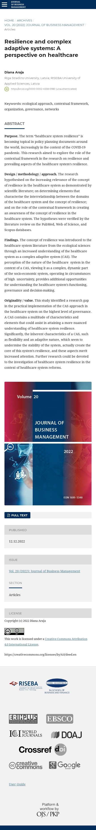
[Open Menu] (4, 4)
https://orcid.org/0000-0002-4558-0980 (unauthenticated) (44, 89)
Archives (24, 20)
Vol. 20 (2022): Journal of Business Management (44, 25)
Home (9, 20)
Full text (18, 515)
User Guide (17, 784)
